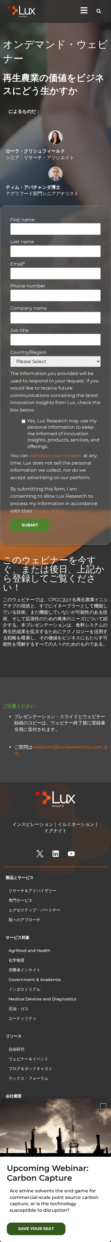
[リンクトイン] (55, 854)
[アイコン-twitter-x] (40, 854)
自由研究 (16, 1049)
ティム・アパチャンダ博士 (33, 187)
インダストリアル (24, 989)
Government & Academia (35, 979)
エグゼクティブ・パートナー (34, 910)
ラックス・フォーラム (28, 1078)
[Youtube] (71, 854)
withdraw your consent (55, 455)
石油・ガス (18, 1008)
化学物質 (16, 960)
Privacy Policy (49, 511)
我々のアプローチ (24, 919)
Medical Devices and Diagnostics (42, 999)
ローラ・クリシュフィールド (35, 151)
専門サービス (20, 900)
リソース (14, 1036)
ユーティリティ (22, 1018)
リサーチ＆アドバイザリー (32, 890)
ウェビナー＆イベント (28, 1058)
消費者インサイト (24, 969)
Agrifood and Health (29, 950)
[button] (103, 1106)
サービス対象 (18, 937)
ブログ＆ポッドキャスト (30, 1068)
